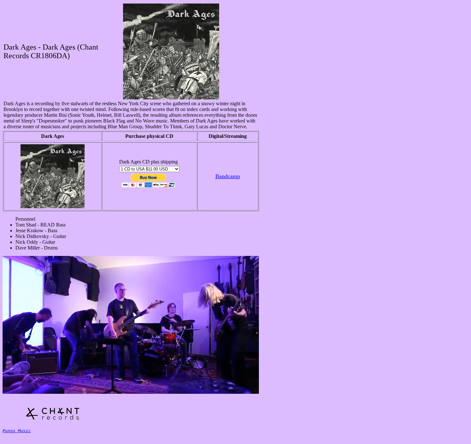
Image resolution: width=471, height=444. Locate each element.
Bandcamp (227, 176)
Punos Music (17, 430)
